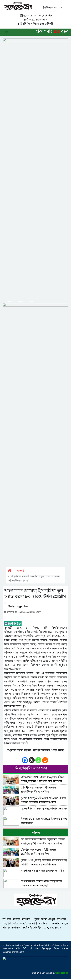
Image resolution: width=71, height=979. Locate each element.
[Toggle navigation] (6, 32)
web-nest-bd (62, 973)
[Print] (45, 758)
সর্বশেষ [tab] (36, 833)
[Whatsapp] (38, 758)
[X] (32, 758)
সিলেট (20, 571)
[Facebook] (25, 758)
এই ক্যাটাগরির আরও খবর (30, 768)
